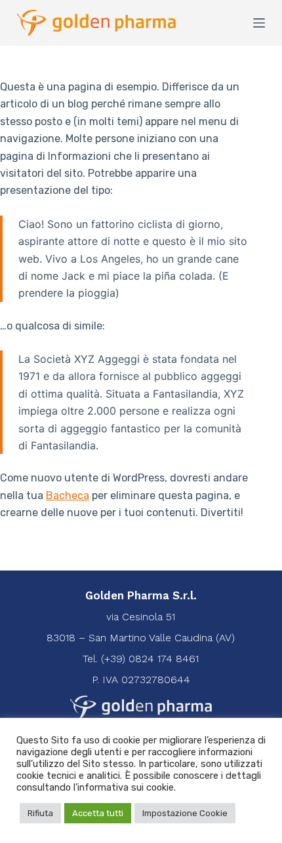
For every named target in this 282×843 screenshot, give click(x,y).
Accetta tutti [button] (97, 813)
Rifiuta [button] (40, 813)
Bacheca (67, 495)
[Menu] (259, 23)
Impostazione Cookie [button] (185, 813)
